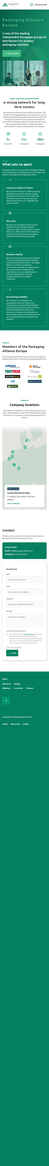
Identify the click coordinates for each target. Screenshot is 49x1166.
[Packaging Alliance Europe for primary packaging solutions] (10, 5)
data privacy (15, 724)
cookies (26, 724)
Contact (29, 688)
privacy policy (29, 634)
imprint (5, 724)
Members (6, 688)
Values (17, 683)
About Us (6, 683)
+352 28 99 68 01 (21, 554)
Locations (18, 688)
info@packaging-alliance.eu (21, 551)
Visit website (13, 503)
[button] (9, 458)
